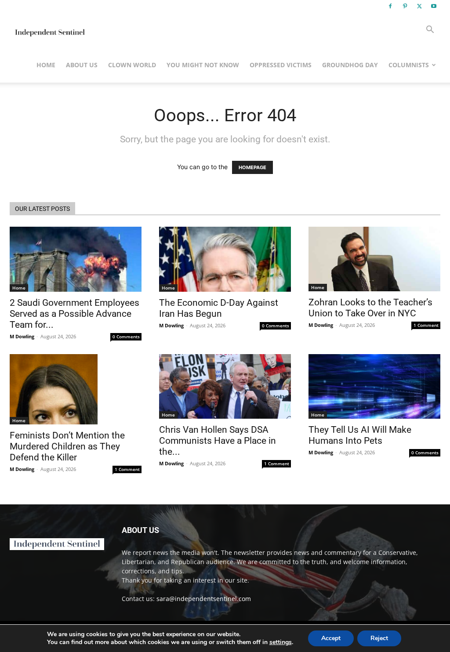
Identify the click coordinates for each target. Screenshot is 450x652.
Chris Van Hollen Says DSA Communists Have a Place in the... (217, 440)
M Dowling (22, 336)
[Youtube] (433, 6)
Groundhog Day (350, 65)
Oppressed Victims (281, 65)
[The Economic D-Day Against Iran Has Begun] (225, 259)
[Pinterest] (404, 6)
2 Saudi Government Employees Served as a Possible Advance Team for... (74, 313)
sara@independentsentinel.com (203, 598)
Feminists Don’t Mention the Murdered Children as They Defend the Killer (67, 446)
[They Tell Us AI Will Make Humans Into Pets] (374, 386)
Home (45, 65)
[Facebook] (390, 6)
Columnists (408, 65)
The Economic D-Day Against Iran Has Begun (218, 308)
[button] (429, 30)
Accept (331, 638)
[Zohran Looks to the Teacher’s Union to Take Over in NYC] (374, 259)
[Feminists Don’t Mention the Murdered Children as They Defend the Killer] (76, 389)
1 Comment (426, 325)
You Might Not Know (203, 65)
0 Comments (126, 336)
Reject (379, 638)
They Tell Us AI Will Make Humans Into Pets (359, 435)
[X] (419, 6)
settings (280, 642)
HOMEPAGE (252, 167)
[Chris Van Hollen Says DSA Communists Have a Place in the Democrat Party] (225, 386)
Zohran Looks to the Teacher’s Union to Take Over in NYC (370, 308)
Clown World (132, 65)
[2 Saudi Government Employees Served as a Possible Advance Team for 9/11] (76, 259)
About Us (82, 65)
